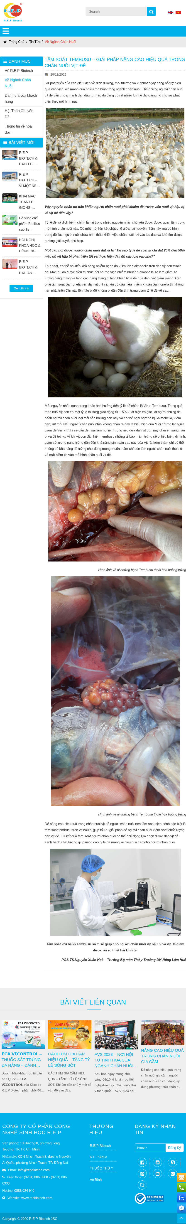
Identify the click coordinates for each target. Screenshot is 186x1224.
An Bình (96, 1180)
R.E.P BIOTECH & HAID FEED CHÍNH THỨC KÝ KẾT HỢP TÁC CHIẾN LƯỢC (28, 159)
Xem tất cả (21, 288)
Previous (5, 1056)
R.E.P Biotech (100, 1146)
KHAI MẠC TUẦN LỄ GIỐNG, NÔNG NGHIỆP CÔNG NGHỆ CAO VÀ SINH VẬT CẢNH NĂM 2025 (29, 202)
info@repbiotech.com (34, 1170)
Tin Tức (35, 42)
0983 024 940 (24, 1190)
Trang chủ (16, 42)
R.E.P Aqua (98, 1157)
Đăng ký (174, 1148)
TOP (181, 1218)
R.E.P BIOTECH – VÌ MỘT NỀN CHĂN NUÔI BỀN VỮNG (29, 180)
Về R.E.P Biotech (19, 71)
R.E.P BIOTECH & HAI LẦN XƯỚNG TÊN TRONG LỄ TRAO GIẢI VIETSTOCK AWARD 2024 (29, 268)
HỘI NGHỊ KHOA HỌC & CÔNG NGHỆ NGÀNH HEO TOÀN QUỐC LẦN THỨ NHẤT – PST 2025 (29, 246)
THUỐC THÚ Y (101, 1168)
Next (171, 1056)
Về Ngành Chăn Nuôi (60, 42)
